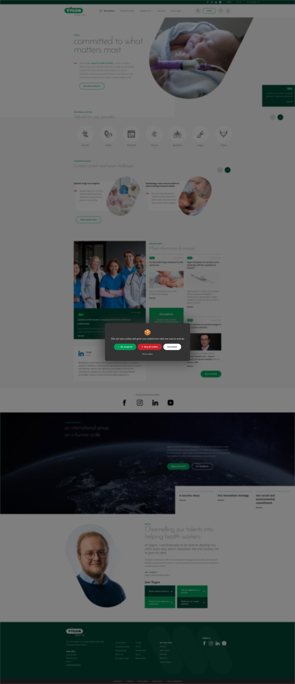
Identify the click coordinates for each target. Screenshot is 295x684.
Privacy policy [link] (147, 354)
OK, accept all (126, 347)
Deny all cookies (151, 347)
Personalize (172, 347)
